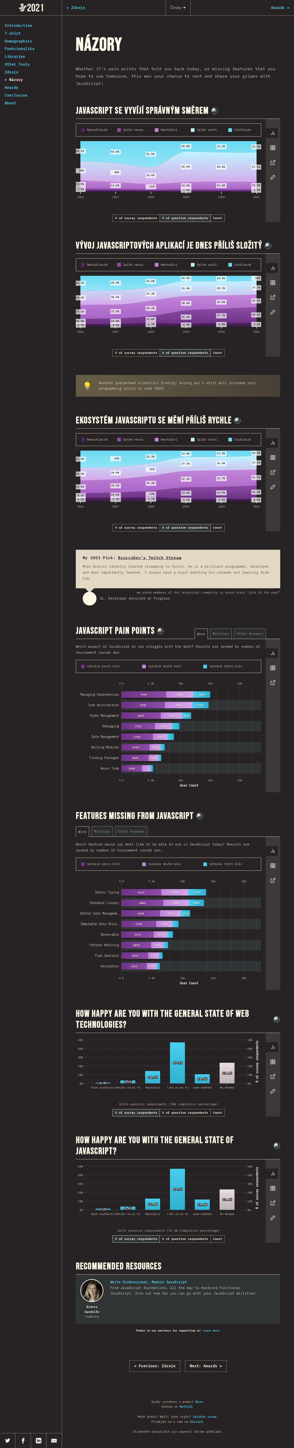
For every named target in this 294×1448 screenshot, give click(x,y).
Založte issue (205, 1417)
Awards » (206, 1366)
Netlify (186, 1407)
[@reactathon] (214, 110)
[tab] (273, 133)
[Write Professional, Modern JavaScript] (91, 1290)
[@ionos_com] (268, 245)
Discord (196, 1422)
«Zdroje (154, 1366)
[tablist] (272, 157)
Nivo (199, 1402)
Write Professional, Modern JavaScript (148, 1282)
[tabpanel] (178, 170)
